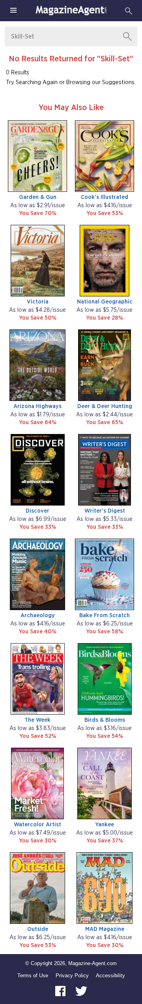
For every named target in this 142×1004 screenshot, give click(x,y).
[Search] (128, 10)
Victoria (38, 302)
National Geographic (105, 302)
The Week (37, 720)
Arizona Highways (37, 406)
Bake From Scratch (104, 615)
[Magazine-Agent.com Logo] (71, 10)
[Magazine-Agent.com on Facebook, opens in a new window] (61, 990)
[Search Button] (127, 36)
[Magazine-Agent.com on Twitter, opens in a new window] (81, 990)
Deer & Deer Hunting (104, 406)
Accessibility (110, 975)
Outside (37, 929)
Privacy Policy (72, 975)
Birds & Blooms (104, 720)
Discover (37, 511)
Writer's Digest (104, 511)
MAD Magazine (104, 929)
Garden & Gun (37, 197)
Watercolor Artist (37, 824)
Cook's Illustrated (104, 197)
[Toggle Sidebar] (13, 10)
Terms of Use (32, 975)
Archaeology (38, 615)
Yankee (104, 824)
